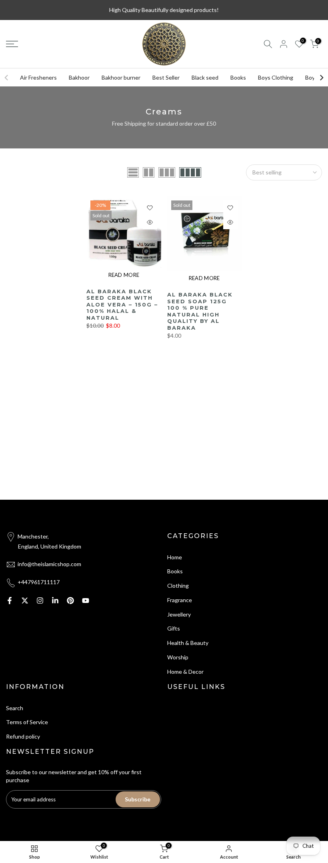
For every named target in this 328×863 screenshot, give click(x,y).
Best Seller (166, 77)
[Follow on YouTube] (85, 600)
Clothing (178, 585)
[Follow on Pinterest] (70, 600)
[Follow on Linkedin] (55, 600)
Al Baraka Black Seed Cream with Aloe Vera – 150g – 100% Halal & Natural (122, 304)
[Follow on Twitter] (24, 600)
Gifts (173, 628)
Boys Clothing (275, 77)
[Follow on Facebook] (9, 600)
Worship (177, 657)
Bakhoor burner (121, 77)
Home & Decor (185, 671)
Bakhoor (79, 77)
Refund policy (23, 736)
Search (14, 708)
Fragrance (179, 600)
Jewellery (179, 614)
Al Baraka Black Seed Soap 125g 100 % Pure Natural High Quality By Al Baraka (200, 311)
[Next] (321, 78)
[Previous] (7, 78)
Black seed (205, 77)
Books (238, 77)
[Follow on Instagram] (40, 600)
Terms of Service (27, 722)
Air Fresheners (38, 77)
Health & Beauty (187, 642)
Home (174, 557)
